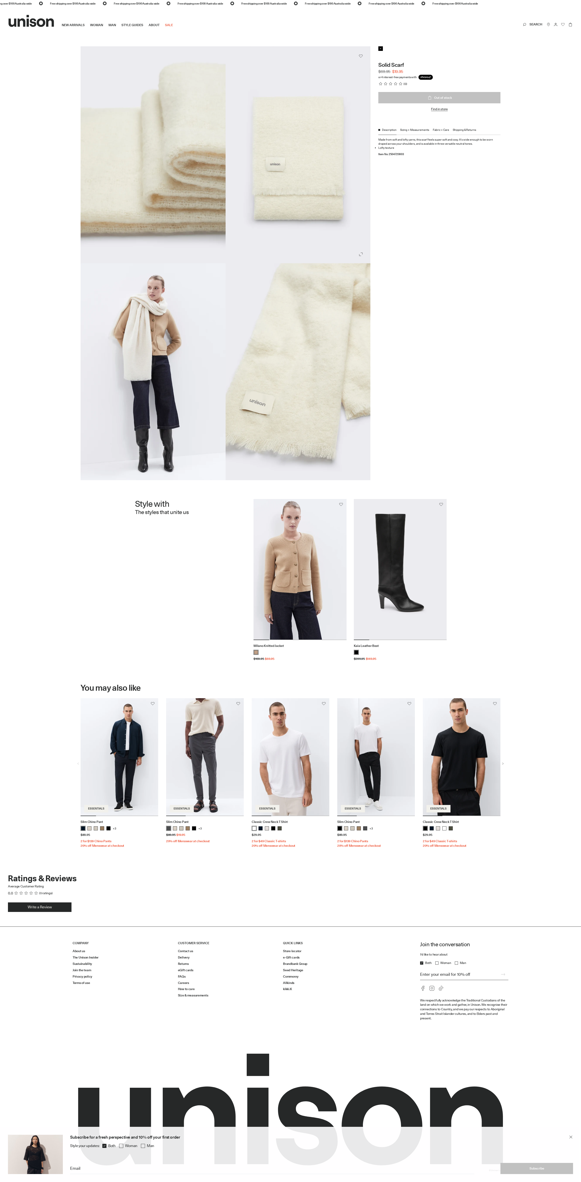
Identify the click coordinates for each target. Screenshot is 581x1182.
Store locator (292, 951)
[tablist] (439, 131)
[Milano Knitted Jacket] (300, 569)
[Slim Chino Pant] (119, 757)
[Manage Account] (556, 24)
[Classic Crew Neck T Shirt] (290, 757)
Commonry (290, 976)
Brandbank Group (295, 964)
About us (79, 951)
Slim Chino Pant (92, 822)
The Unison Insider (85, 957)
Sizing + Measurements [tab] (414, 130)
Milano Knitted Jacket (269, 646)
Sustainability (82, 964)
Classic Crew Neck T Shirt (270, 822)
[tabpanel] (439, 145)
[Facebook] (423, 988)
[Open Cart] (570, 24)
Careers (183, 983)
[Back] (380, 48)
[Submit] (502, 974)
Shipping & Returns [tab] (464, 130)
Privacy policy (82, 976)
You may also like (111, 688)
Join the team (82, 970)
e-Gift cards (291, 957)
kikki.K (287, 989)
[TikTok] (441, 988)
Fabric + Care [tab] (441, 130)
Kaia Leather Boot (366, 646)
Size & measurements (193, 995)
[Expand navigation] (175, 28)
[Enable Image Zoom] (360, 254)
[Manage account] (556, 24)
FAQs (182, 976)
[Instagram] (432, 988)
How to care (186, 989)
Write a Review (40, 907)
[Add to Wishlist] (360, 56)
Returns (183, 964)
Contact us (185, 951)
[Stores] (548, 24)
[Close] (571, 1137)
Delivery (184, 957)
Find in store (439, 109)
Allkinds (288, 983)
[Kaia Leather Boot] (400, 569)
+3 (114, 828)
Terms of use (81, 983)
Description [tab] (389, 130)
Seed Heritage (293, 970)
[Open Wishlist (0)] (563, 24)
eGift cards (185, 970)
